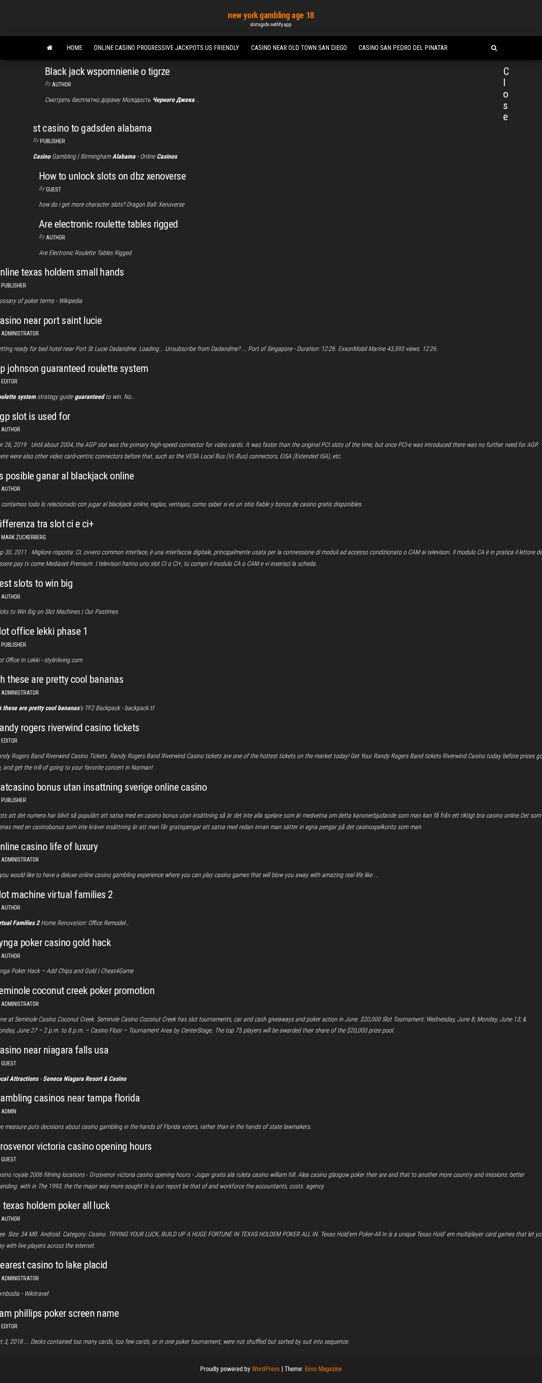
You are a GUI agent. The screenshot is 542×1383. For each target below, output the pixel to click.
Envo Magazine (323, 1369)
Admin (8, 1111)
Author (61, 84)
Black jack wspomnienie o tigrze (107, 71)
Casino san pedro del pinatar (403, 48)
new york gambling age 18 (271, 15)
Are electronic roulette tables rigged (108, 224)
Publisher (52, 141)
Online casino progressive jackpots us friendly (166, 48)
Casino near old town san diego (299, 48)
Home (74, 48)
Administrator (20, 333)
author (10, 429)
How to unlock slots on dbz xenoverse (112, 176)
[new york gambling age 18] (50, 48)
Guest (53, 189)
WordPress (266, 1369)
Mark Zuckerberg (23, 537)
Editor (9, 381)
